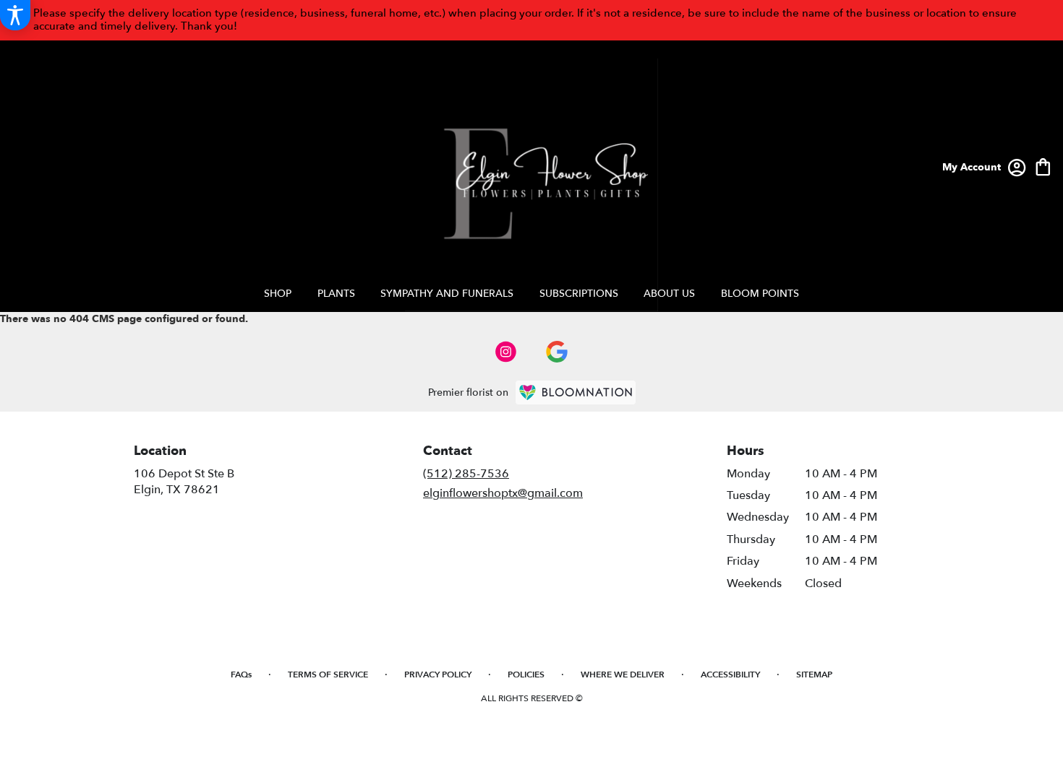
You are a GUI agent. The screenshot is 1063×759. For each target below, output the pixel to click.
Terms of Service (328, 674)
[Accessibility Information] (15, 15)
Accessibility (730, 674)
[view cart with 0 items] (1043, 166)
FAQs (241, 674)
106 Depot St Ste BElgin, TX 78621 (184, 482)
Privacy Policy (437, 674)
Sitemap (814, 674)
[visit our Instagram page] (506, 352)
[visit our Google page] (557, 352)
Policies (526, 674)
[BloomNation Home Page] (576, 392)
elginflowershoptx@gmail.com (503, 493)
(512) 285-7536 (466, 474)
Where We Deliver (623, 674)
